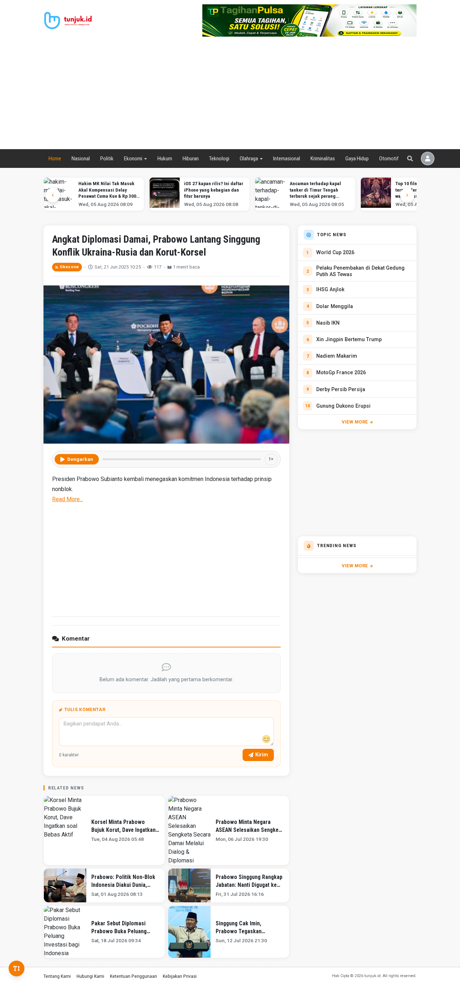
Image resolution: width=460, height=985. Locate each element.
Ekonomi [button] (133, 158)
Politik (107, 158)
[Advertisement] (230, 95)
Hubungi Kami (90, 976)
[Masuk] (427, 158)
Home (55, 158)
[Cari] (410, 158)
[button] (407, 195)
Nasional (81, 158)
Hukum (164, 158)
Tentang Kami (57, 976)
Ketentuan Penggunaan (133, 976)
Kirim (261, 754)
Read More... (67, 499)
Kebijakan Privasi (180, 976)
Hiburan (191, 158)
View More (355, 422)
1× (270, 459)
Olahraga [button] (249, 158)
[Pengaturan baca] (16, 968)
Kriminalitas (322, 158)
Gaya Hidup (357, 158)
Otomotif (389, 158)
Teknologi (219, 158)
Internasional (286, 158)
